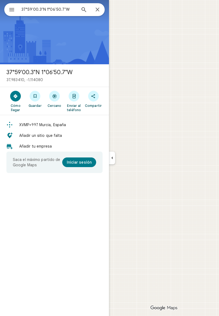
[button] (54, 124)
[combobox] (48, 9)
